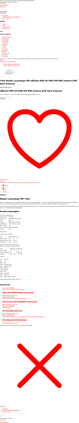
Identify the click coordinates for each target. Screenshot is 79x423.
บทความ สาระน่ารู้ (6, 18)
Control (4, 43)
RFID (3, 52)
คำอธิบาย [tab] (4, 192)
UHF (32, 182)
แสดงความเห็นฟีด (6, 27)
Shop (5, 58)
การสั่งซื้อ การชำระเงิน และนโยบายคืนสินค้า (11, 17)
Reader (4, 50)
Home (1, 58)
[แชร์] (3, 414)
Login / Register (4, 5)
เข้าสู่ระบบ (4, 24)
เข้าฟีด (3, 25)
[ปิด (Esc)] (4, 414)
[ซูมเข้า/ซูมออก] (0, 414)
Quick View (14, 295)
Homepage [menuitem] (5, 409)
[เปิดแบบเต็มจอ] (1, 414)
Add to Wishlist (6, 288)
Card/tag (4, 40)
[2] (9, 77)
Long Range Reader (23, 182)
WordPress (12, 325)
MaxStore (22, 325)
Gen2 (16, 182)
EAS (3, 46)
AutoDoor (4, 38)
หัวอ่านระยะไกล (36, 182)
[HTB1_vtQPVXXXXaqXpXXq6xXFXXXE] (12, 65)
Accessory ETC (6, 37)
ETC (3, 47)
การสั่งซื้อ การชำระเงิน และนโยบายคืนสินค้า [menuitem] (11, 410)
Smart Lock (5, 53)
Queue (4, 49)
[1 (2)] (8, 61)
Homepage (5, 15)
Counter (4, 44)
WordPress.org (5, 28)
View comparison (4, 422)
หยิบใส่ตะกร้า (2, 98)
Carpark (4, 41)
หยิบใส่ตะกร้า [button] (8, 295)
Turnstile (4, 56)
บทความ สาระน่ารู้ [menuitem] (6, 412)
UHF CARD (17, 279)
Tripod (4, 54)
